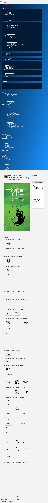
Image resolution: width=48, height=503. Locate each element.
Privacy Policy (18, 499)
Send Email (36, 202)
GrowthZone (26, 484)
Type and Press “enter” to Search (6, 501)
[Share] (43, 175)
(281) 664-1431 (37, 201)
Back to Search (6, 173)
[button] (4, 5)
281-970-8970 (12, 499)
